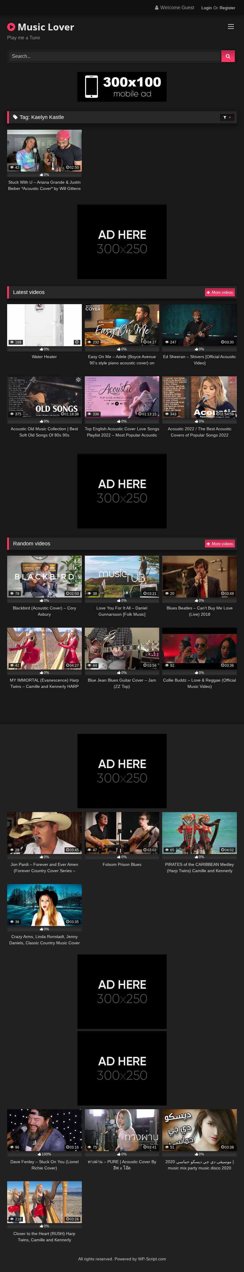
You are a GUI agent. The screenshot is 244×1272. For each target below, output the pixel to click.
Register (227, 7)
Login (206, 7)
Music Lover (44, 26)
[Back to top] (225, 1254)
